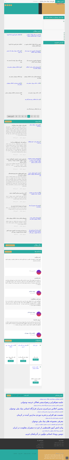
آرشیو (9, 395)
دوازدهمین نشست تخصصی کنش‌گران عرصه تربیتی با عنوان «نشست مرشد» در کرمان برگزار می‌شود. (16, 160)
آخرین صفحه (11, 116)
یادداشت (15, 453)
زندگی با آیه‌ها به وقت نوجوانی (59, 444)
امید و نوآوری (37, 257)
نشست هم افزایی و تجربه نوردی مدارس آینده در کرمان (40, 415)
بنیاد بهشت (41, 442)
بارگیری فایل (35, 359)
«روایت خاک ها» (36, 319)
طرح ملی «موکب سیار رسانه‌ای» (46, 1)
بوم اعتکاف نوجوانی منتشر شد (15, 76)
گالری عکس (20, 395)
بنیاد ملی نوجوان (27, 453)
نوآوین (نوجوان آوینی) (39, 447)
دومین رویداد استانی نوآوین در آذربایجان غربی (44, 434)
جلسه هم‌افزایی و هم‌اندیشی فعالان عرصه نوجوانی (42, 402)
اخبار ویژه (20, 453)
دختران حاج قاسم (40, 444)
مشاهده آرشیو (8, 121)
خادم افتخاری (37, 278)
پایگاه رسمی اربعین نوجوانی (59, 442)
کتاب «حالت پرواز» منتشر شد (34, 92)
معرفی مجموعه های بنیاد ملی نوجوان (47, 421)
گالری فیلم (26, 395)
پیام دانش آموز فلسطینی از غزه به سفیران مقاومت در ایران (38, 427)
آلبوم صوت (14, 395)
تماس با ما (34, 453)
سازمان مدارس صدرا (39, 445)
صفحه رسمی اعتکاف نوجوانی (59, 445)
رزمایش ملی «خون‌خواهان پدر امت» (18, 142)
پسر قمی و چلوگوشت (35, 299)
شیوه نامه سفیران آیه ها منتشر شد (18, 206)
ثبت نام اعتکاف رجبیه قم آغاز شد (34, 109)
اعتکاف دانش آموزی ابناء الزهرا (15, 44)
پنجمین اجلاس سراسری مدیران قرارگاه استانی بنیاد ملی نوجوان (36, 408)
